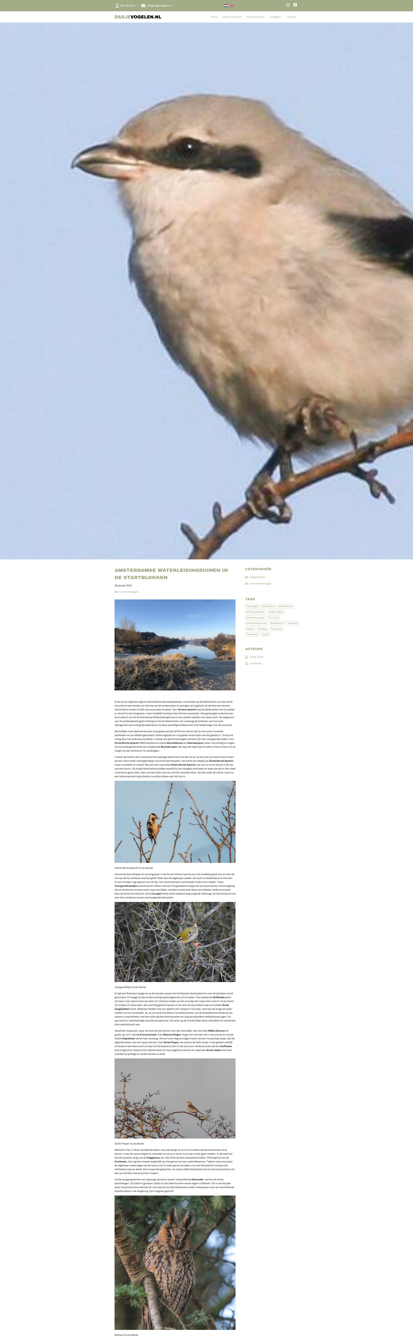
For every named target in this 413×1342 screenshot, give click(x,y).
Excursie (273, 617)
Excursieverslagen (127, 591)
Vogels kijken (275, 611)
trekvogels (252, 606)
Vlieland (292, 623)
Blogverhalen (257, 577)
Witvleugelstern (255, 611)
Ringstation (277, 623)
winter (265, 634)
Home (214, 17)
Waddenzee (286, 606)
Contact (291, 17)
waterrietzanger (255, 617)
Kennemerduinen (256, 623)
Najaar (250, 628)
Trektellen (252, 634)
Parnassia (276, 628)
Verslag (262, 628)
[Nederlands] (226, 6)
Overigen (274, 17)
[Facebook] (295, 5)
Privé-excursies (255, 17)
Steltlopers (268, 606)
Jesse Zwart (256, 656)
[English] (232, 6)
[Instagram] (288, 5)
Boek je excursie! (232, 17)
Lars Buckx (255, 663)
